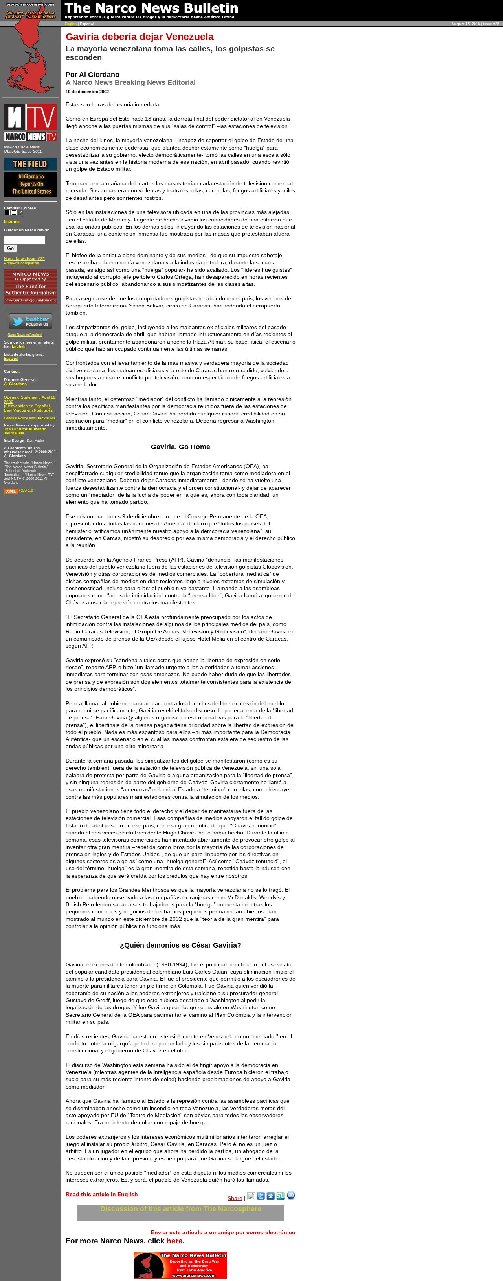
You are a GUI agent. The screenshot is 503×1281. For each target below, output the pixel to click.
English (71, 24)
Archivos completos (21, 263)
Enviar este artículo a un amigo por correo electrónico (223, 1232)
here (175, 1241)
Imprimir (12, 221)
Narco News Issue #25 (24, 258)
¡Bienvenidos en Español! (27, 406)
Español (11, 359)
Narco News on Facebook (25, 335)
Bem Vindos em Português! (29, 410)
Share (235, 1198)
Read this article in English (102, 1194)
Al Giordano (15, 384)
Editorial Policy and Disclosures (29, 418)
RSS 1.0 (26, 490)
